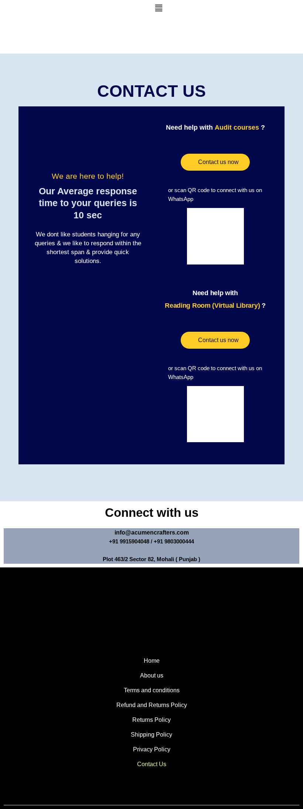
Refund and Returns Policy (151, 705)
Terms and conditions (152, 690)
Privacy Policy (151, 749)
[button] (227, 8)
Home (152, 661)
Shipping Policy (151, 734)
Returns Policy (151, 720)
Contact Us (151, 764)
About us (151, 675)
